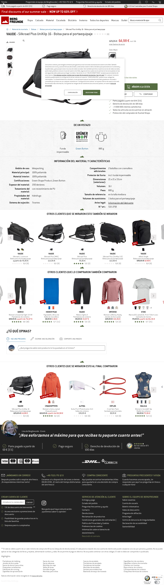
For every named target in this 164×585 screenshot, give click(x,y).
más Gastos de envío (117, 44)
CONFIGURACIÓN (73, 92)
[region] (83, 79)
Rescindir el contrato (91, 536)
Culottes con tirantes (132, 565)
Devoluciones (88, 513)
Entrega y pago (88, 500)
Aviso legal (126, 516)
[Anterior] (10, 237)
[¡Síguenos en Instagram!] (46, 504)
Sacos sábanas (48, 563)
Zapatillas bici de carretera (134, 561)
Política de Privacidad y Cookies (95, 523)
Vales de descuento (130, 510)
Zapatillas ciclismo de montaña (135, 563)
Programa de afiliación (131, 513)
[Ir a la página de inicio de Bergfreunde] (13, 20)
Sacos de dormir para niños (13, 565)
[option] (63, 141)
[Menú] (161, 576)
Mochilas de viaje (49, 565)
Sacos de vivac (48, 561)
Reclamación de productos (93, 516)
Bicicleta (72, 20)
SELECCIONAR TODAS (92, 92)
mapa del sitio (37, 576)
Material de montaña (20, 29)
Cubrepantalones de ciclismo (135, 569)
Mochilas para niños (50, 571)
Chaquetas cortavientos (12, 567)
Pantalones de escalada (92, 563)
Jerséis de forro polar (11, 563)
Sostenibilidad (128, 526)
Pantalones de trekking (11, 561)
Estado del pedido (90, 503)
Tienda (4, 2)
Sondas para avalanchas (92, 569)
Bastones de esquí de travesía (94, 571)
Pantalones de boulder (91, 565)
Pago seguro (51, 6)
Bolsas (33, 29)
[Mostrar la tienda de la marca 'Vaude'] (10, 42)
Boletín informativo (130, 506)
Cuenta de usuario (130, 503)
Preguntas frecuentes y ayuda (95, 506)
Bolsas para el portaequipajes (51, 29)
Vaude (11, 34)
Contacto (86, 510)
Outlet (124, 20)
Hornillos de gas (49, 569)
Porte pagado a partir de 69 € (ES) (19, 6)
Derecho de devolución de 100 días (101, 6)
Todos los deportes (99, 20)
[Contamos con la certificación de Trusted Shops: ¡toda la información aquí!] (130, 446)
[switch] (157, 582)
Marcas (115, 20)
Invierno (83, 20)
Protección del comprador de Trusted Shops (131, 113)
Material (50, 20)
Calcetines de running (11, 569)
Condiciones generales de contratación (99, 520)
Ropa (30, 20)
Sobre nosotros (128, 500)
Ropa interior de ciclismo (133, 567)
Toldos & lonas (48, 567)
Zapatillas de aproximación (13, 571)
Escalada (60, 20)
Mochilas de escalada (91, 567)
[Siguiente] (153, 237)
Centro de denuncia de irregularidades (138, 520)
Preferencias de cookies (92, 526)
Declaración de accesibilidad (134, 523)
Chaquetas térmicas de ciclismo (136, 571)
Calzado (39, 20)
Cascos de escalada (90, 561)
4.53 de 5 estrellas (142, 6)
